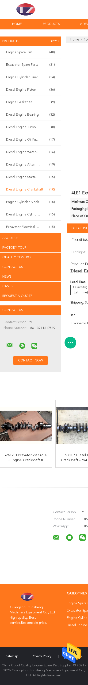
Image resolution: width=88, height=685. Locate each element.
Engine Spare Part (30, 52)
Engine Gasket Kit (30, 102)
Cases (7, 286)
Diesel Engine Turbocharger (30, 127)
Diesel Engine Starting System (30, 177)
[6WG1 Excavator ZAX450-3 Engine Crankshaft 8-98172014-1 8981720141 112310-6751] (26, 426)
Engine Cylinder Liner (30, 77)
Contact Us (12, 267)
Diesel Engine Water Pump (30, 152)
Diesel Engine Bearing (30, 114)
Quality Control (17, 257)
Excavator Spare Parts (30, 64)
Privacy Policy (41, 656)
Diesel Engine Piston (30, 89)
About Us (10, 238)
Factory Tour (14, 247)
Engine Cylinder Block (30, 202)
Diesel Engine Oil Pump (30, 139)
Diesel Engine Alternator (30, 164)
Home (17, 24)
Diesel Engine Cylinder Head (30, 214)
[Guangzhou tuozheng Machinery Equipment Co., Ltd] (9, 345)
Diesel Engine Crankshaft (30, 189)
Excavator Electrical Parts (30, 227)
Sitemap (12, 656)
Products (51, 24)
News (6, 276)
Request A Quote (17, 296)
